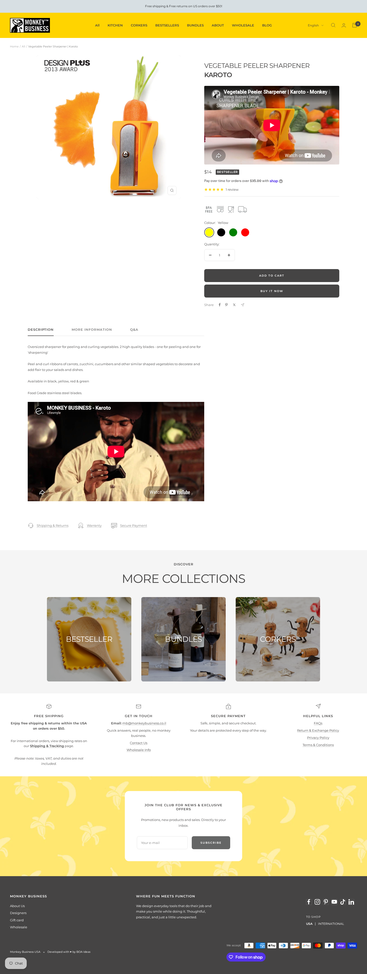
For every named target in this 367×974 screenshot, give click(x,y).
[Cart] (354, 25)
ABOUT (218, 25)
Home (14, 46)
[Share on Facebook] (220, 305)
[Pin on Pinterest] (226, 305)
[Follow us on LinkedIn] (351, 902)
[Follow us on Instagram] (317, 902)
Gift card (17, 920)
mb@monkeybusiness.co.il (144, 723)
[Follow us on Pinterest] (326, 902)
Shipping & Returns (52, 525)
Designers (18, 913)
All (97, 25)
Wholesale (18, 927)
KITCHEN (115, 25)
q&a (134, 329)
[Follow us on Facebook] (309, 902)
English (313, 25)
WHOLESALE (243, 25)
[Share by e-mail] (242, 305)
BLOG (267, 25)
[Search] (333, 25)
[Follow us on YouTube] (334, 902)
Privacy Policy (318, 738)
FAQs (318, 723)
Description (41, 329)
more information (92, 329)
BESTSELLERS (167, 25)
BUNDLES (195, 25)
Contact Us (138, 743)
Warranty (94, 525)
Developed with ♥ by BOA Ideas (68, 952)
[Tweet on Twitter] (234, 305)
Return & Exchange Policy (318, 730)
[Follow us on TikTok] (343, 902)
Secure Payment (133, 525)
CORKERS (139, 25)
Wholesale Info (139, 750)
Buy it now (271, 291)
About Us (17, 906)
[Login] (344, 25)
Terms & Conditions (318, 745)
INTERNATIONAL (331, 924)
